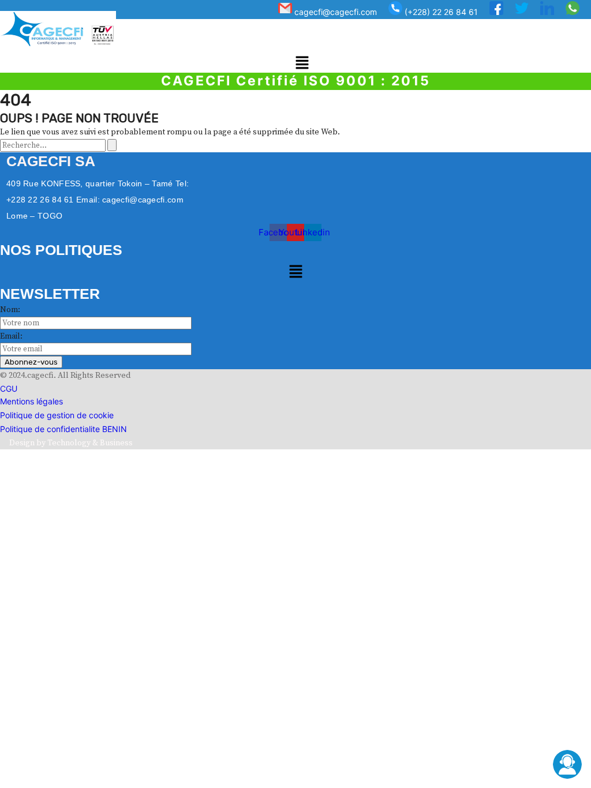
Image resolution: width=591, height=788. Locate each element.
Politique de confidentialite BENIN (63, 429)
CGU (8, 388)
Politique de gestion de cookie (57, 415)
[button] (301, 63)
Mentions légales (31, 401)
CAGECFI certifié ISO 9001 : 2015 (296, 81)
